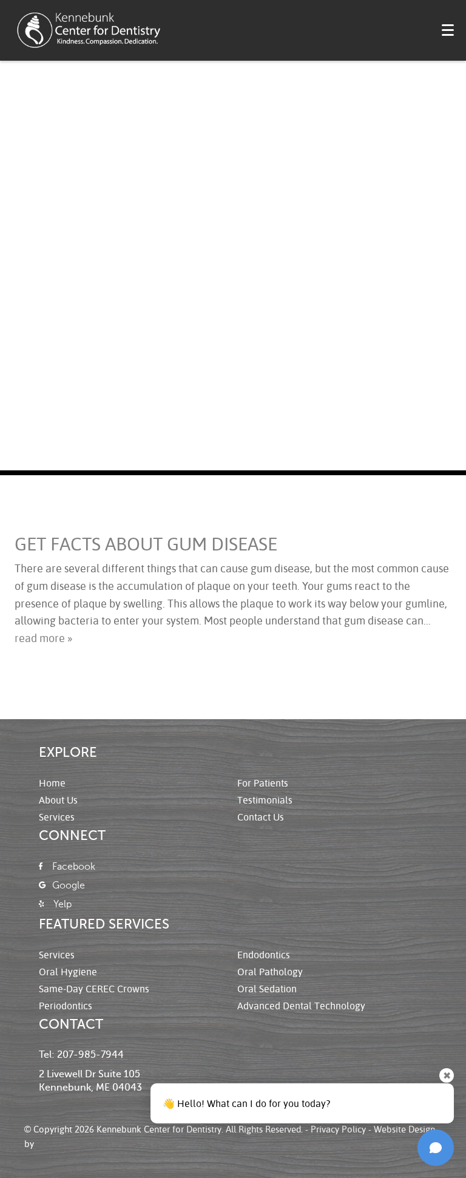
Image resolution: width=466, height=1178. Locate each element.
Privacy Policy (338, 1129)
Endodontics (263, 954)
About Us (58, 799)
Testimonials (264, 799)
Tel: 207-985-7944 (81, 1054)
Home (52, 782)
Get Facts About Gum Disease (146, 543)
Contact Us (260, 816)
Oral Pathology (270, 971)
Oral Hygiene (68, 971)
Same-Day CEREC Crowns (94, 988)
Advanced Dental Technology (301, 1005)
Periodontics (65, 1005)
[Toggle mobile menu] (448, 30)
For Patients (262, 782)
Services (57, 816)
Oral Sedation (267, 988)
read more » (43, 638)
